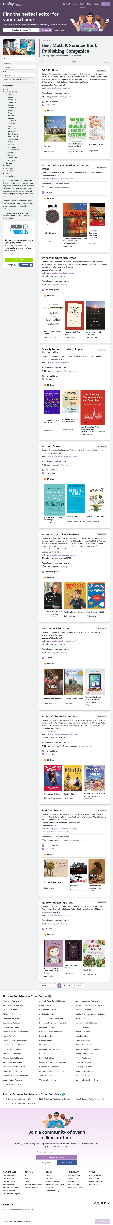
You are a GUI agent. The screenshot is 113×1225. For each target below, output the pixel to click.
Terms (5, 1210)
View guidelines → (68, 97)
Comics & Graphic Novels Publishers (90, 1014)
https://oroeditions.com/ (60, 88)
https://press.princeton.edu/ (62, 273)
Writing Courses (52, 1181)
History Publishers (82, 1032)
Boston (10, 97)
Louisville (11, 123)
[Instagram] (98, 1203)
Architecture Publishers (13, 1005)
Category (6, 63)
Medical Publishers (83, 1045)
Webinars (50, 1187)
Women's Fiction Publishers (86, 1080)
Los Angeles (13, 121)
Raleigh (11, 144)
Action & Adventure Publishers (52, 1001)
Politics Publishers (83, 1058)
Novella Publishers (47, 1054)
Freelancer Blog (52, 1191)
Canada (9, 163)
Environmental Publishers (86, 1023)
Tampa (10, 155)
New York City (13, 137)
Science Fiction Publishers (14, 1067)
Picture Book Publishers (13, 1058)
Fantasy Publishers (11, 1027)
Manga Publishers (46, 1045)
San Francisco (13, 150)
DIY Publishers (81, 1018)
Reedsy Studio (74, 1175)
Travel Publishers (46, 1076)
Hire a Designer (9, 1181)
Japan (8, 173)
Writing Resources (75, 1187)
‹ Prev (43, 985)
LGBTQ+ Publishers (83, 1040)
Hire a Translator (10, 1191)
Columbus (12, 108)
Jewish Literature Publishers (15, 1040)
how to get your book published (16, 203)
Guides (49, 1178)
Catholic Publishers (83, 1010)
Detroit (10, 113)
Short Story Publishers (12, 1071)
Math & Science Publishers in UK (16, 1099)
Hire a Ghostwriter (10, 1187)
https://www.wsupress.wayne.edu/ (64, 555)
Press (27, 1181)
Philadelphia (13, 139)
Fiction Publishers (82, 1027)
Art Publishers (45, 1005)
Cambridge (12, 100)
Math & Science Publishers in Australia (19, 1103)
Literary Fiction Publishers (14, 1045)
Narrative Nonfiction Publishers (88, 1049)
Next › (80, 985)
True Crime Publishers (84, 1076)
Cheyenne (12, 102)
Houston (11, 118)
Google (10, 265)
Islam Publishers (82, 1036)
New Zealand (11, 171)
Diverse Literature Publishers (51, 1018)
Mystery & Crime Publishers (50, 1049)
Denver (10, 110)
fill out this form (9, 218)
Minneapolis (12, 129)
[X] (94, 1203)
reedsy (8, 4)
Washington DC (14, 158)
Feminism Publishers (47, 1027)
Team (27, 1178)
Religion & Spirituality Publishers (52, 1062)
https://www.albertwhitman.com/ (64, 734)
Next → (107, 62)
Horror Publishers (10, 1036)
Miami (10, 126)
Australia (9, 168)
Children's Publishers (12, 1014)
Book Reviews (95, 1175)
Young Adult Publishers (13, 1084)
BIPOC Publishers (10, 1010)
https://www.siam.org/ (59, 362)
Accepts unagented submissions (16, 80)
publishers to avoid (16, 206)
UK (7, 89)
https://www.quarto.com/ (60, 915)
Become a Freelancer (33, 1184)
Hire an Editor (8, 1178)
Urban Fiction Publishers (13, 1080)
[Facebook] (105, 1203)
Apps (17, 4)
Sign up (45, 30)
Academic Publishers (12, 1001)
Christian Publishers (47, 1014)
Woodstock (12, 160)
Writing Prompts (96, 1178)
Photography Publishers (85, 1054)
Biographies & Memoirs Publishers (89, 1005)
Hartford (11, 116)
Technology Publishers (84, 1071)
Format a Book (74, 1184)
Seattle (10, 152)
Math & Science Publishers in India (89, 1099)
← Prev (42, 62)
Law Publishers (45, 1040)
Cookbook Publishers (11, 1018)
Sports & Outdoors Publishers (51, 1071)
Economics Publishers (12, 1023)
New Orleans (13, 134)
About (96, 4)
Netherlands (11, 176)
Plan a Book (72, 1181)
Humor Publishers (46, 1036)
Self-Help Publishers (83, 1067)
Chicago (11, 105)
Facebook (25, 265)
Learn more (59, 30)
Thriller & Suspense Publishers (15, 1076)
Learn (75, 4)
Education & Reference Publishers (53, 1023)
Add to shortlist (101, 70)
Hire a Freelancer (10, 1175)
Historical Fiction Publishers (50, 1032)
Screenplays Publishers (49, 1067)
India (8, 166)
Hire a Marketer (9, 1184)
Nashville (11, 131)
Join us (105, 4)
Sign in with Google (20, 30)
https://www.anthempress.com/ (63, 456)
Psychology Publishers (12, 1062)
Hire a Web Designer (11, 1194)
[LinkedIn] (101, 1203)
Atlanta (11, 94)
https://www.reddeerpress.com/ (63, 829)
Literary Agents (95, 1181)
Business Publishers (47, 1010)
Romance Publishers (83, 1062)
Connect (66, 4)
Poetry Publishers (46, 1058)
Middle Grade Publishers (13, 1049)
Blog (89, 4)
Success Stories (31, 1187)
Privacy (12, 1210)
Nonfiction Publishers (12, 1054)
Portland (11, 142)
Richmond (12, 147)
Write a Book (73, 1178)
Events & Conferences (55, 1184)
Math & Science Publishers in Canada (54, 1099)
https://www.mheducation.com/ (63, 641)
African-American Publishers (87, 1001)
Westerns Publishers (47, 1080)
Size (4, 72)
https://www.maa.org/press (61, 179)
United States (11, 92)
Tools (82, 4)
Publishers (93, 1184)
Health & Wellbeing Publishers (15, 1032)
